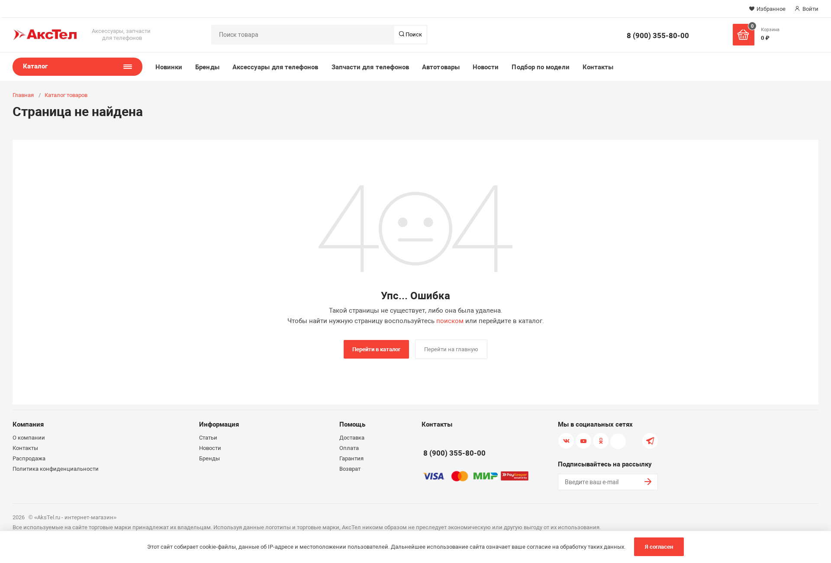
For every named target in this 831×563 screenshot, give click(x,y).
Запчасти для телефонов (370, 67)
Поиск (413, 34)
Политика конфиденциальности (56, 469)
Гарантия (351, 458)
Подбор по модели (540, 67)
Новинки (169, 67)
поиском (450, 321)
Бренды (207, 67)
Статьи (208, 437)
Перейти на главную (451, 349)
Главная (23, 95)
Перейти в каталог (376, 349)
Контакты (598, 67)
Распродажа (29, 458)
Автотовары (441, 67)
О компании (29, 437)
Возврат (350, 469)
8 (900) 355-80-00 (658, 35)
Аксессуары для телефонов (275, 67)
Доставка (351, 437)
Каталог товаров (66, 95)
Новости (486, 67)
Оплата (349, 448)
